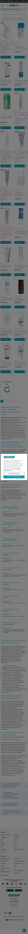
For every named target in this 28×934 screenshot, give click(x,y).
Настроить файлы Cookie (14, 473)
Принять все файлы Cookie (14, 476)
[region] (14, 467)
